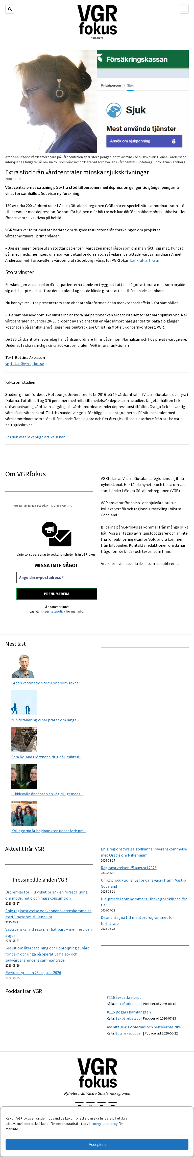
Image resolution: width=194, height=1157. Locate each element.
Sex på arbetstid (127, 1003)
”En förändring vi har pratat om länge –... (46, 719)
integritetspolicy (105, 1123)
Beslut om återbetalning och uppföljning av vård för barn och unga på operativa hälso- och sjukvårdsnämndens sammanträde (47, 954)
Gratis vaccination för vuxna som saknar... (46, 682)
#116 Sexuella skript (124, 997)
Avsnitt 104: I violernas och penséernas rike (144, 1026)
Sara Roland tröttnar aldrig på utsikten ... (46, 756)
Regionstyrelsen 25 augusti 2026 (129, 867)
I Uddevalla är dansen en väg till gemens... (47, 793)
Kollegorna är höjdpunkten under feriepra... (48, 830)
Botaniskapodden (128, 1033)
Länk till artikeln (144, 260)
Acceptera (97, 1144)
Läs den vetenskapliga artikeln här (35, 436)
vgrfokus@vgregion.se (24, 363)
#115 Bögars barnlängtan (129, 1011)
